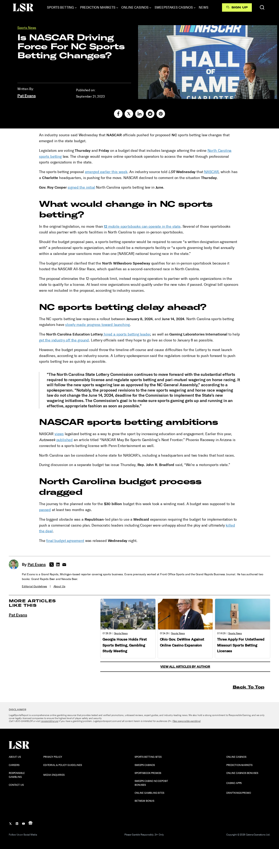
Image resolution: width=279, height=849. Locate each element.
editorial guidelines (34, 586)
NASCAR (211, 172)
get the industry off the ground (64, 340)
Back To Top (248, 686)
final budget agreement (65, 540)
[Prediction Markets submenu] (117, 8)
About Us (59, 586)
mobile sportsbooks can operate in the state (142, 226)
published (64, 440)
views (59, 434)
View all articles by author (185, 667)
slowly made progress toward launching (97, 324)
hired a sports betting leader (126, 334)
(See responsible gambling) (186, 721)
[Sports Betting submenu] (76, 8)
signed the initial (81, 187)
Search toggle (262, 7)
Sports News (26, 28)
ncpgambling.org (49, 721)
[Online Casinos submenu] (150, 8)
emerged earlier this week (106, 172)
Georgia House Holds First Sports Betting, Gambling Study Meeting (125, 645)
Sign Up (239, 7)
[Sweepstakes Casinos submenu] (195, 8)
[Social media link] (118, 113)
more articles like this (32, 603)
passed (45, 510)
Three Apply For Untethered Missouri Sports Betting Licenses (240, 645)
